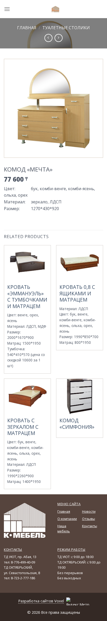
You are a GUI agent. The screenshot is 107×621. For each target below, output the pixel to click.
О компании (67, 518)
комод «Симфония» (76, 423)
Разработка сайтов (35, 600)
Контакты (89, 526)
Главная (26, 28)
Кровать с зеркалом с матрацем (22, 427)
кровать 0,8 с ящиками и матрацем (77, 293)
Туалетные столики (66, 28)
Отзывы (88, 518)
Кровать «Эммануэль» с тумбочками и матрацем (27, 297)
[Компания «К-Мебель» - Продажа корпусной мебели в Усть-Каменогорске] (55, 9)
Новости (89, 511)
